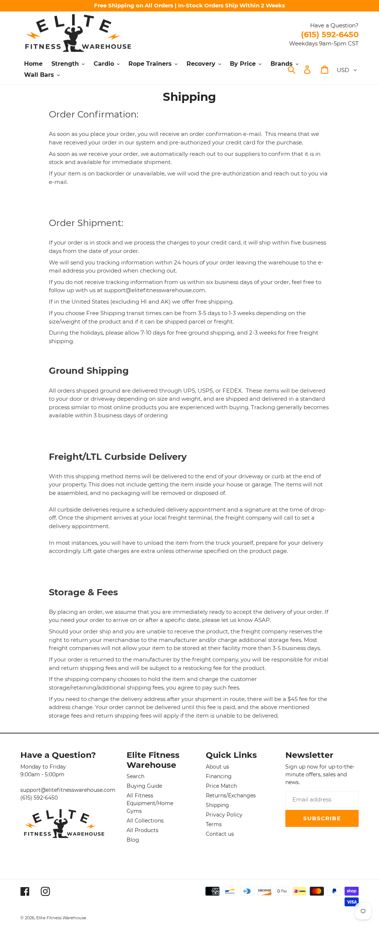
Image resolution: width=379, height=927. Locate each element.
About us (217, 766)
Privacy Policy (224, 814)
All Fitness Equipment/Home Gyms (150, 803)
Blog (133, 840)
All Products (142, 830)
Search (135, 776)
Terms (214, 824)
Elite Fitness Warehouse (61, 917)
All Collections (145, 820)
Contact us (220, 834)
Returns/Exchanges (231, 795)
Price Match (221, 786)
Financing (219, 776)
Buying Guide (144, 786)
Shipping (217, 805)
